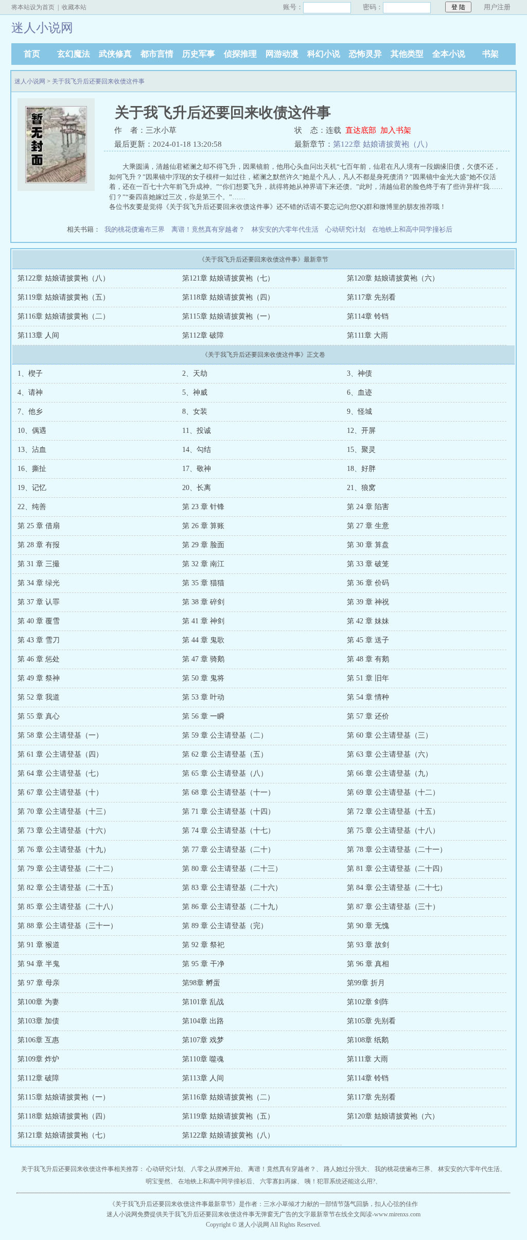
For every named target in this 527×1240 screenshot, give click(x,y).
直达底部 (360, 130)
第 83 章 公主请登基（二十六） (232, 888)
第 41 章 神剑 (203, 621)
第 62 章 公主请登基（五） (225, 754)
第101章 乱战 (203, 1002)
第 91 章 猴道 (38, 945)
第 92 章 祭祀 (203, 945)
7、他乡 (30, 411)
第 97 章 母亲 (38, 983)
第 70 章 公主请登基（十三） (63, 811)
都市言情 (156, 53)
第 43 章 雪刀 (38, 640)
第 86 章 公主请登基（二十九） (232, 907)
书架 (490, 53)
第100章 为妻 (38, 1002)
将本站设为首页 (33, 7)
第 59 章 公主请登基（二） (225, 735)
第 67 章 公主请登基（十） (60, 792)
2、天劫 (194, 373)
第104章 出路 (203, 1021)
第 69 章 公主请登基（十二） (393, 792)
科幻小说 (323, 53)
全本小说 (448, 53)
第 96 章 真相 (368, 964)
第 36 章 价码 (368, 583)
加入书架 (395, 130)
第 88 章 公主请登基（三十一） (67, 926)
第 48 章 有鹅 (368, 659)
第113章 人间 (38, 335)
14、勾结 (196, 449)
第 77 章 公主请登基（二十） (228, 849)
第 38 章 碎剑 (203, 602)
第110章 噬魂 (203, 1059)
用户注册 (497, 7)
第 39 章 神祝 (368, 602)
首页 (32, 53)
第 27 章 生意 (368, 526)
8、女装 (194, 411)
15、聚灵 (361, 449)
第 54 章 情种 (368, 697)
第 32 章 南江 (203, 564)
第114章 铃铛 (368, 316)
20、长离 (196, 488)
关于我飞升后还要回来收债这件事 (98, 81)
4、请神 (30, 392)
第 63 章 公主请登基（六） (389, 754)
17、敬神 (196, 469)
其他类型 (407, 53)
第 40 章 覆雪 (38, 621)
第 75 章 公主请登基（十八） (393, 830)
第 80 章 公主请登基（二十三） (232, 868)
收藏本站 (74, 7)
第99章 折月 (366, 983)
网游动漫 (282, 53)
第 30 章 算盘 (368, 545)
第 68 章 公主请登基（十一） (228, 792)
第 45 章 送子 (368, 640)
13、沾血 (31, 449)
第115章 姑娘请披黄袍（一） (228, 316)
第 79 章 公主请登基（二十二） (67, 868)
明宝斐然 (158, 1181)
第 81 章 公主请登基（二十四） (397, 868)
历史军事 (198, 53)
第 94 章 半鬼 (38, 964)
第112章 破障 (203, 335)
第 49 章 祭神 (38, 678)
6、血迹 (359, 392)
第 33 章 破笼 (368, 564)
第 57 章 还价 (368, 716)
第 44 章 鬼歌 (203, 640)
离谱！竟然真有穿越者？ (208, 229)
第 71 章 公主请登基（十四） (228, 811)
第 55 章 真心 (38, 716)
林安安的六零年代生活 (285, 229)
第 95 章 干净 (203, 964)
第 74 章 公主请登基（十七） (228, 830)
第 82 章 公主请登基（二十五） (67, 888)
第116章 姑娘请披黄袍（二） (63, 316)
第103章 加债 (38, 1021)
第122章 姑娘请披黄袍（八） (382, 144)
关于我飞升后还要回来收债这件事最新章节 (174, 1204)
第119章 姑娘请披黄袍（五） (63, 297)
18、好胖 (361, 469)
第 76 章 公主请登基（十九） (63, 849)
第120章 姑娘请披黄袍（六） (393, 278)
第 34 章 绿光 (38, 583)
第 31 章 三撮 (38, 564)
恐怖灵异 (365, 53)
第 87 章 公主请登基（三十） (393, 907)
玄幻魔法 (73, 53)
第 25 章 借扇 (38, 526)
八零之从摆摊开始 (215, 1169)
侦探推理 (240, 53)
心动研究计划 (345, 229)
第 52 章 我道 (38, 697)
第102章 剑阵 (368, 1002)
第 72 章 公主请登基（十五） (393, 811)
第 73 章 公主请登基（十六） (63, 830)
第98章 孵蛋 (201, 983)
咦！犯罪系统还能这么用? (340, 1181)
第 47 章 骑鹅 (203, 659)
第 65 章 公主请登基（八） (225, 773)
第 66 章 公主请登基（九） (389, 773)
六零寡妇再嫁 (278, 1181)
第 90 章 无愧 (368, 926)
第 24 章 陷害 (368, 507)
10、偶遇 (31, 430)
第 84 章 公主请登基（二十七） (397, 888)
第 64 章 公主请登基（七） (60, 773)
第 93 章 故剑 (368, 945)
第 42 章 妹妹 (368, 621)
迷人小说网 (29, 81)
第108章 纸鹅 (368, 1040)
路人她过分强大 (345, 1169)
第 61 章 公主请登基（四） (60, 754)
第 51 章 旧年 (368, 678)
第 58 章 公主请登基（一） (60, 735)
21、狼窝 (361, 488)
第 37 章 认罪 (38, 602)
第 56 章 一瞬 (203, 716)
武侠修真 (115, 53)
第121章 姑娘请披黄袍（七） (228, 278)
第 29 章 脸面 (203, 545)
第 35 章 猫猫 (203, 583)
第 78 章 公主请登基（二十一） (397, 849)
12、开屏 (361, 430)
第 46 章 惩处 (38, 659)
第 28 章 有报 (38, 545)
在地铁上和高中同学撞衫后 (412, 229)
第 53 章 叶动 (203, 697)
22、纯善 (31, 507)
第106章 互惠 (38, 1040)
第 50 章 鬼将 (203, 678)
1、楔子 (30, 373)
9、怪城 (359, 411)
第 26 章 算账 (203, 526)
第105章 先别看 (371, 1021)
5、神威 (194, 392)
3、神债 (359, 373)
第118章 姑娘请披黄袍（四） (228, 297)
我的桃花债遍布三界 (134, 229)
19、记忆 (31, 488)
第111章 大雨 (367, 335)
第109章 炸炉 (38, 1059)
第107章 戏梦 (203, 1040)
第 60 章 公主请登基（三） (389, 735)
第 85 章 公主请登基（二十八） (67, 907)
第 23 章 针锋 (203, 507)
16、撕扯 (31, 469)
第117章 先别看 (371, 297)
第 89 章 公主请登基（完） (225, 926)
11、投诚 (196, 430)
